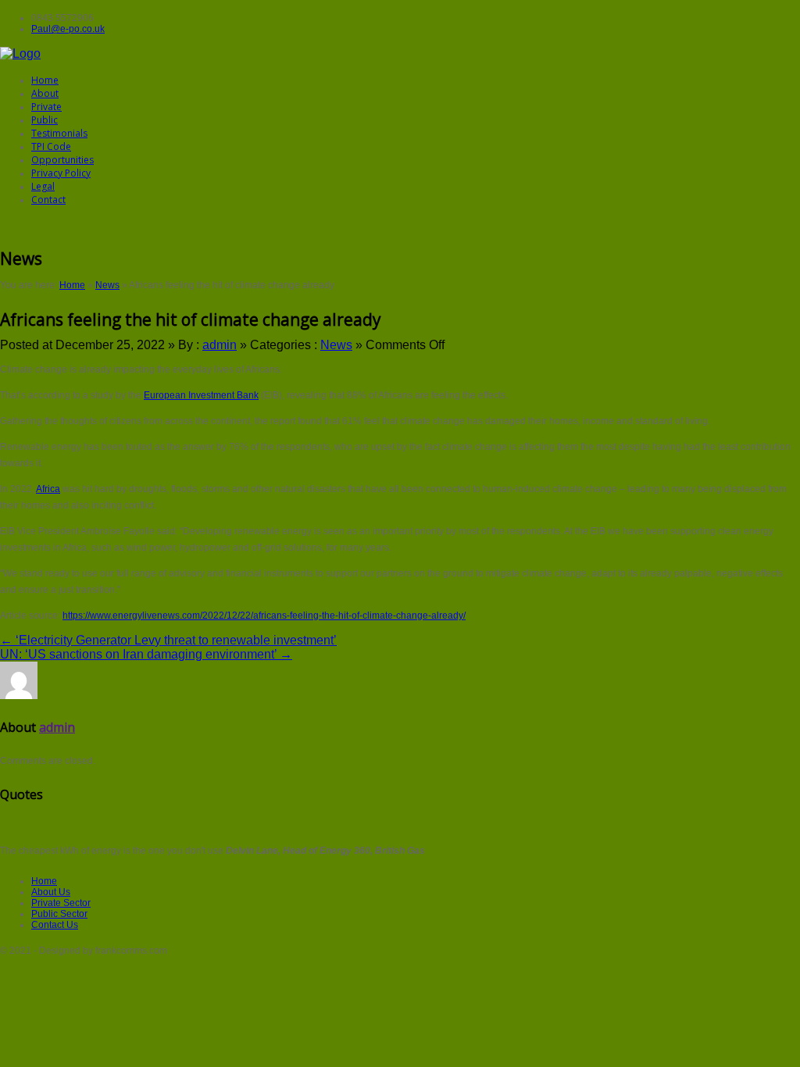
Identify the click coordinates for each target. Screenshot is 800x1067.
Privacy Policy (61, 173)
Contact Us (54, 924)
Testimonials (59, 133)
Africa (48, 489)
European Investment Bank (201, 395)
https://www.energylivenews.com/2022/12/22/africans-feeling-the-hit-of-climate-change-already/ (264, 615)
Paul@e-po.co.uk (68, 28)
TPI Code (51, 146)
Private (46, 106)
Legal (43, 186)
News (107, 285)
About (45, 93)
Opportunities (62, 159)
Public (44, 120)
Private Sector (61, 902)
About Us (50, 892)
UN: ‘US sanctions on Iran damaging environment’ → (146, 654)
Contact (48, 199)
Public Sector (59, 913)
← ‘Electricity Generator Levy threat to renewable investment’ (168, 640)
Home (45, 80)
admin (219, 345)
